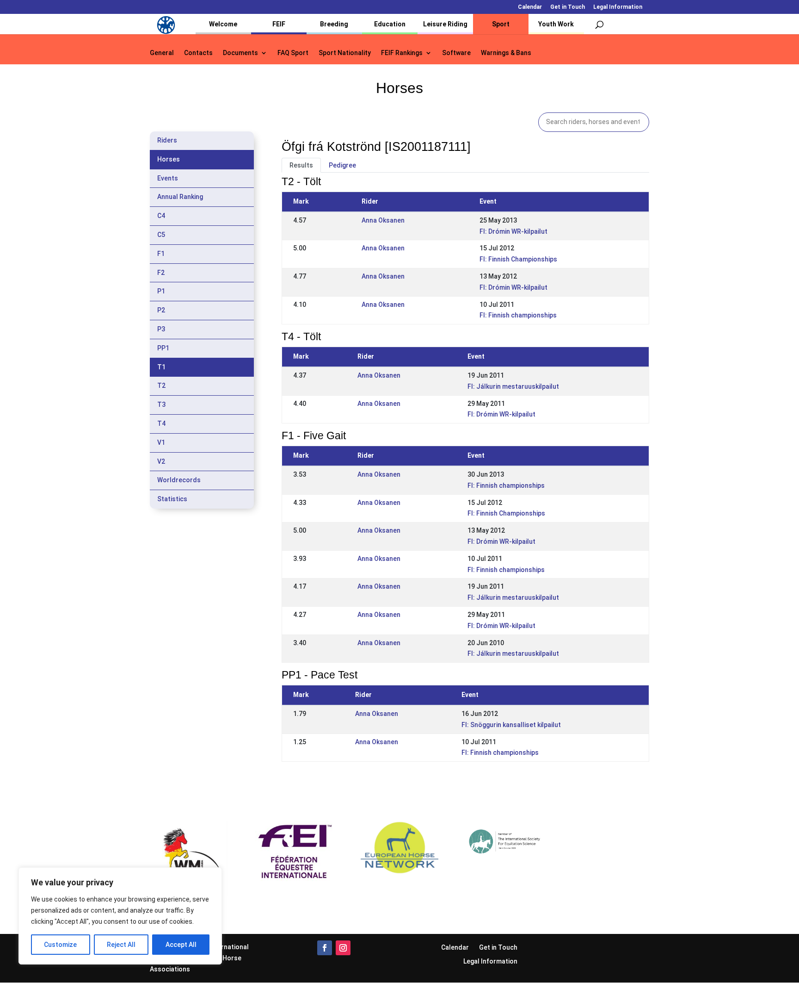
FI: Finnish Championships (518, 259)
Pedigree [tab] (342, 165)
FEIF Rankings (402, 53)
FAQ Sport (292, 53)
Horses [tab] (168, 159)
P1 (161, 291)
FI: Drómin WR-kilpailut (513, 231)
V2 (161, 461)
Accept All (181, 944)
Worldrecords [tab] (179, 480)
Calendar (530, 7)
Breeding (334, 24)
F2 (161, 272)
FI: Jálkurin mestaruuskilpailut (513, 386)
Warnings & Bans (506, 53)
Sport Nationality (345, 53)
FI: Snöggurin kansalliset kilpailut (511, 724)
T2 (161, 385)
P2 (161, 310)
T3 (161, 404)
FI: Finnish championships (518, 315)
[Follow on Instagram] (343, 947)
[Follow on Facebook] (324, 947)
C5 (161, 234)
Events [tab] (167, 178)
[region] (120, 915)
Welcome (223, 24)
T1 (161, 367)
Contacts (198, 53)
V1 (161, 442)
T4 (161, 423)
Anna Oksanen (383, 220)
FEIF (278, 24)
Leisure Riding (445, 24)
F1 (161, 253)
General (162, 53)
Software (456, 53)
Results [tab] (301, 165)
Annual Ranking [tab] (180, 196)
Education (390, 24)
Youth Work (556, 24)
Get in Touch (567, 7)
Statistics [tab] (172, 499)
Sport (501, 24)
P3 (161, 329)
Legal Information (617, 7)
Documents (240, 53)
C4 (161, 215)
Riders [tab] (167, 140)
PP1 (163, 348)
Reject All (121, 944)
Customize (60, 944)
